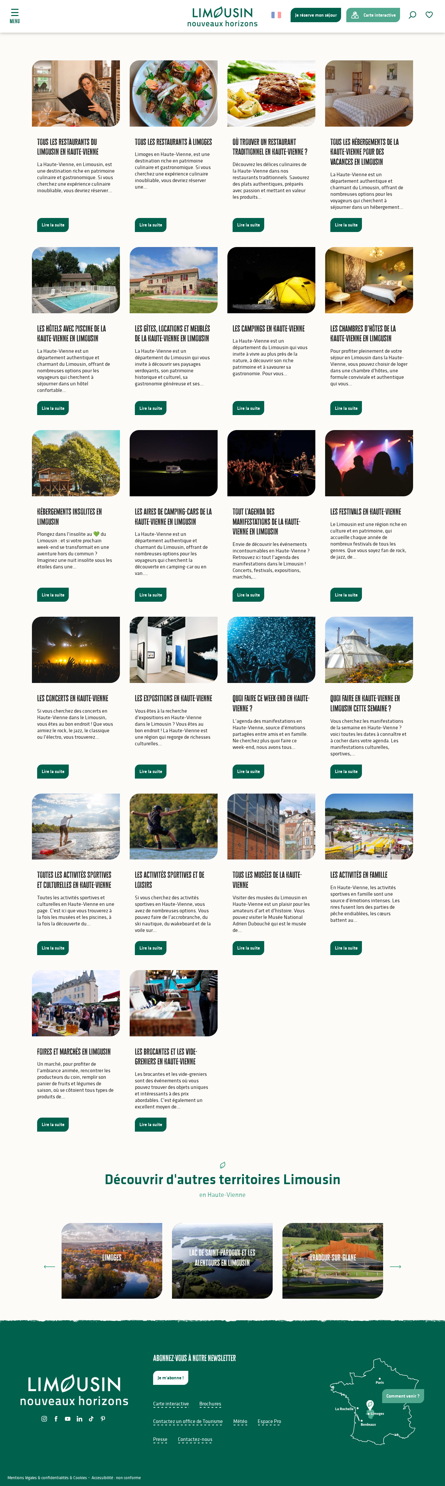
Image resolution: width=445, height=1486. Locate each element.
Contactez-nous (195, 1439)
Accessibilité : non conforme (116, 1477)
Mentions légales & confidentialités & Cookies (47, 1477)
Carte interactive (171, 1403)
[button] (412, 15)
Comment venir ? (403, 1396)
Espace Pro (269, 1421)
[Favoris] (430, 14)
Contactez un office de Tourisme (188, 1421)
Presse (160, 1439)
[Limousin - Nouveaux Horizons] (222, 16)
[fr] (276, 15)
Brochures (210, 1403)
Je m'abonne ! (171, 1377)
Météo (240, 1421)
